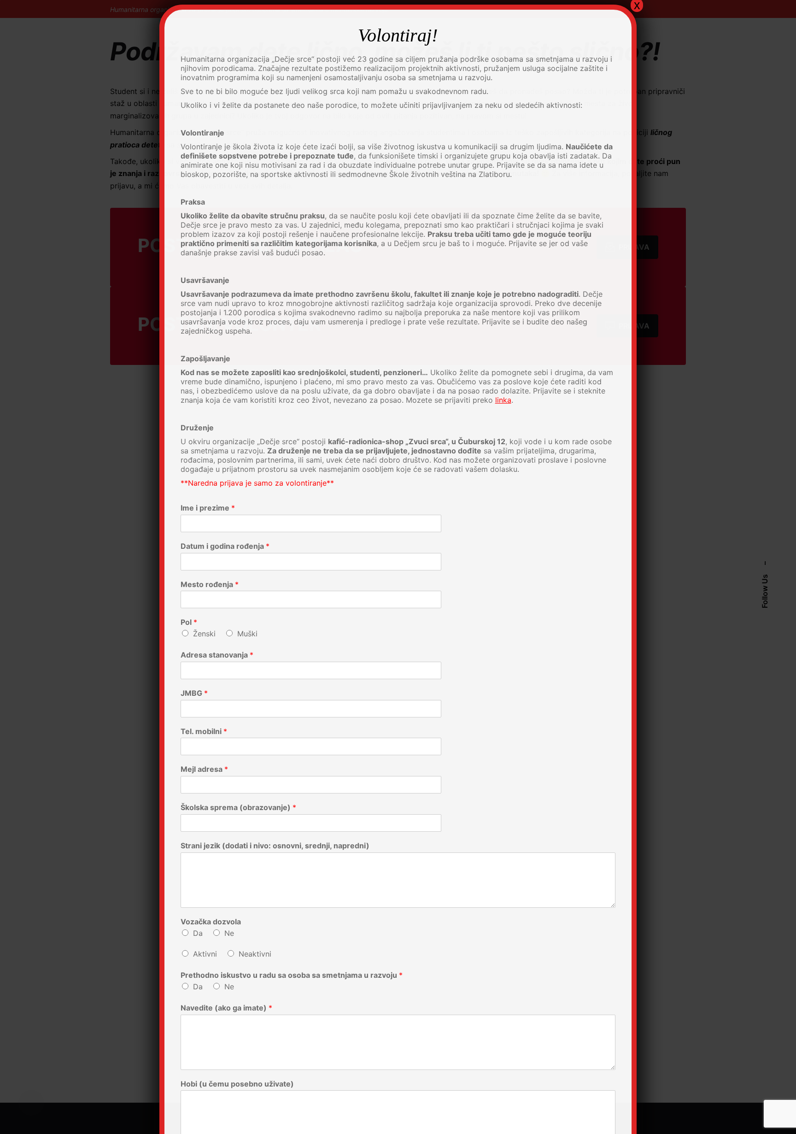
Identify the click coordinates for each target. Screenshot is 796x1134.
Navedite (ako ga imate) (226, 1007)
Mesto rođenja (210, 584)
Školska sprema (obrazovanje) (238, 807)
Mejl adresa (204, 769)
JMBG (194, 693)
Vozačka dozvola (211, 921)
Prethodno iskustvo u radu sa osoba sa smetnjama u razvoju (292, 975)
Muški (247, 633)
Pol (189, 622)
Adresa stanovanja (217, 654)
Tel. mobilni (204, 731)
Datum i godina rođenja (225, 546)
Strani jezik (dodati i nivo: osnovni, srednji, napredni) (275, 845)
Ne (229, 933)
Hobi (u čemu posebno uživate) (237, 1083)
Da (198, 933)
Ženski (204, 633)
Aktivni (205, 953)
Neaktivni (255, 953)
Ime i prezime (208, 507)
